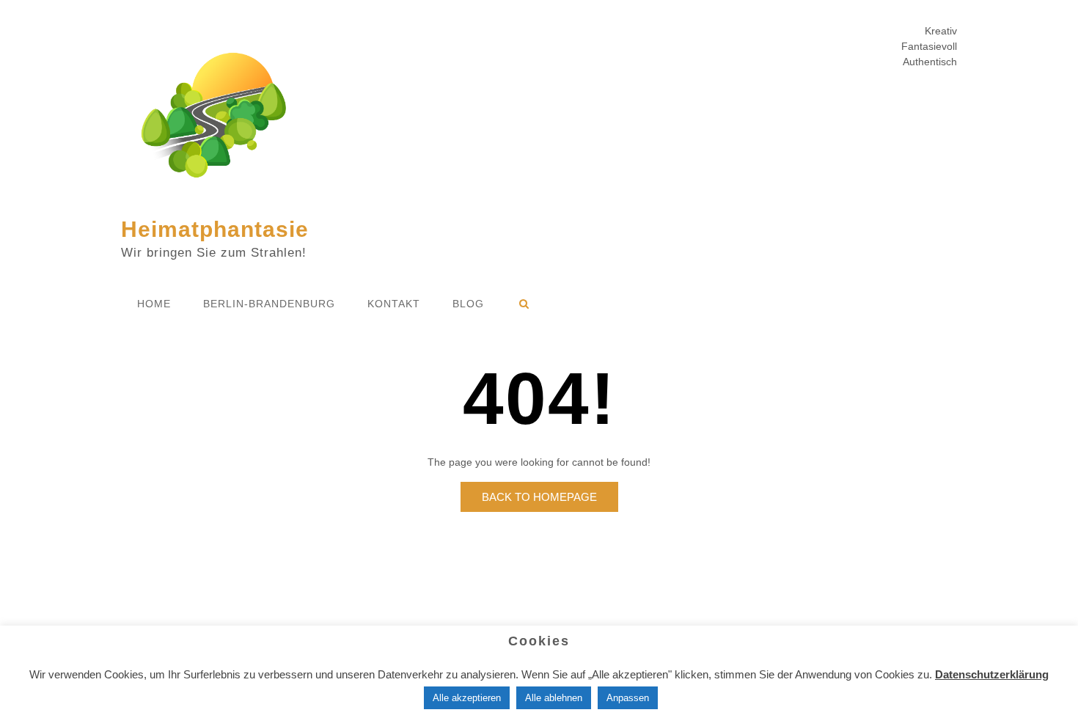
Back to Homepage (539, 497)
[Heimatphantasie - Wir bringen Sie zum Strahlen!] (213, 119)
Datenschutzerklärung (992, 674)
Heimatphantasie (215, 229)
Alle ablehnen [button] (553, 697)
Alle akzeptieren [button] (467, 697)
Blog (468, 303)
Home (154, 303)
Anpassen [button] (627, 697)
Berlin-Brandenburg (269, 303)
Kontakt (393, 303)
